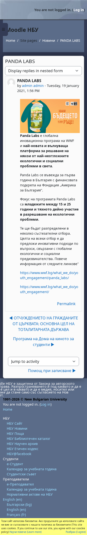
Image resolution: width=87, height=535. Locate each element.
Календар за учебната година (32, 469)
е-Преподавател (20, 484)
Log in (78, 9)
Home (10, 40)
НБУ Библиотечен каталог (28, 438)
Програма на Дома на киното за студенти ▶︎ (43, 341)
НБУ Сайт (14, 423)
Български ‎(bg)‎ (19, 504)
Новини (48, 40)
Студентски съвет (21, 474)
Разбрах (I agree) (76, 532)
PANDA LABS (70, 40)
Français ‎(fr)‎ (16, 514)
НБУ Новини (17, 428)
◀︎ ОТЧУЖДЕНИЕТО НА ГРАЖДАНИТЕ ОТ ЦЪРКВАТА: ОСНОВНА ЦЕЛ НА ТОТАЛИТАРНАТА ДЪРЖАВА (43, 323)
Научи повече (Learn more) (25, 532)
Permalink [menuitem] (66, 303)
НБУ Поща (15, 433)
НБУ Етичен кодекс (22, 448)
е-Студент (15, 464)
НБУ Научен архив (22, 443)
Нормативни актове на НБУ (30, 494)
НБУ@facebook (19, 453)
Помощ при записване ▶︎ (52, 370)
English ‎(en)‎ (12, 499)
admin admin (33, 85)
